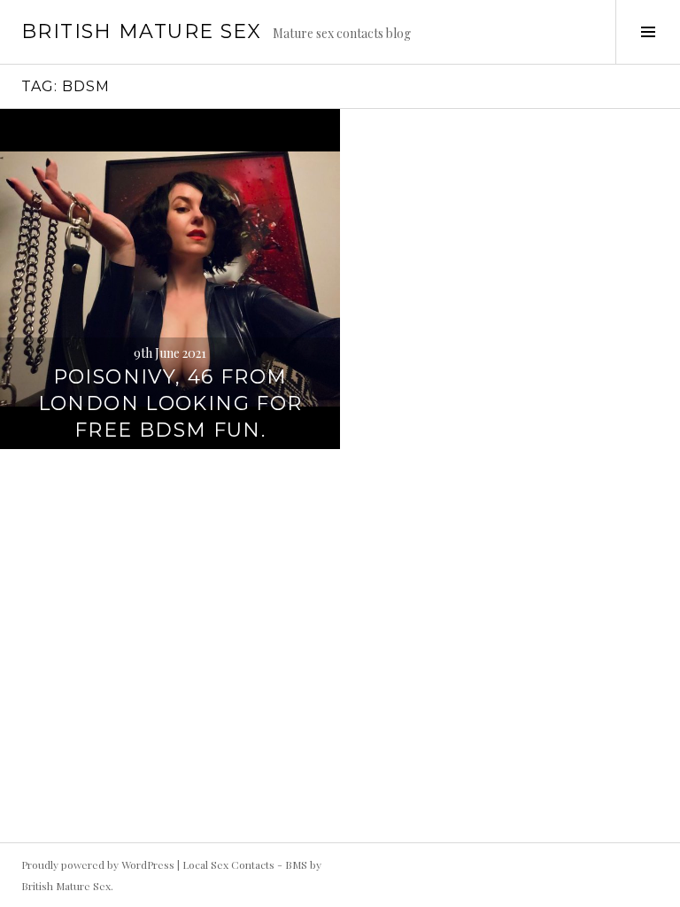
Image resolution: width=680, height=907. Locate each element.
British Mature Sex (141, 31)
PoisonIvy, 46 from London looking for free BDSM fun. (170, 403)
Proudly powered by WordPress (97, 864)
